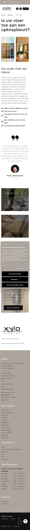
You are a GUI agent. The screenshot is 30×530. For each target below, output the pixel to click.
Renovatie (4, 437)
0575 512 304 (5, 373)
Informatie (5, 410)
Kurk (2, 454)
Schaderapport (6, 430)
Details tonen (21, 268)
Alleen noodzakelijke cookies (15, 285)
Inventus (8, 526)
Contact (4, 417)
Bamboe (4, 452)
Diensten (10, 15)
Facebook (4, 501)
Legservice (4, 425)
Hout (3, 447)
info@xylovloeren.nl (8, 376)
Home (3, 15)
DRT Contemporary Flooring (11, 449)
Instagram (4, 504)
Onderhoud (5, 422)
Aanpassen (14, 279)
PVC (2, 457)
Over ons (4, 420)
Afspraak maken (7, 412)
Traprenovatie (6, 432)
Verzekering (5, 427)
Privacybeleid (4, 518)
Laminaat (4, 459)
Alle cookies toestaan (15, 273)
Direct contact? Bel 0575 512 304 (12, 343)
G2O (19, 526)
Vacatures (4, 415)
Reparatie (4, 435)
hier (3, 262)
